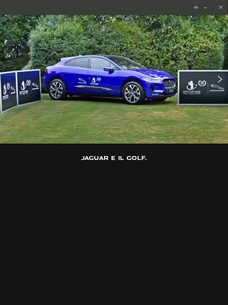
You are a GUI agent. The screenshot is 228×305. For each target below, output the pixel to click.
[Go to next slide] (221, 79)
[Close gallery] (220, 7)
